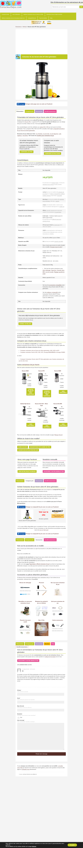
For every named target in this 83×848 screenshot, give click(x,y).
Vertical (24, 26)
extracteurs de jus (30, 365)
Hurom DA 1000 (57, 403)
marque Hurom (55, 182)
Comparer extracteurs (52, 153)
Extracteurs (18, 26)
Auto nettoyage (46, 270)
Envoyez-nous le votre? (56, 247)
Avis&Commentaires (50, 111)
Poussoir (41, 582)
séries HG (42, 127)
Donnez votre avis (25, 323)
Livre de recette (49, 272)
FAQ (53, 643)
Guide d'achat (22, 447)
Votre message (21, 720)
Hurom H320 (25, 371)
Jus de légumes (54, 133)
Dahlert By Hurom (25, 403)
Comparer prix (29, 111)
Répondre (32, 669)
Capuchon (53, 270)
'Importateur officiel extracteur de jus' (39, 564)
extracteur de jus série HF (30, 774)
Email (18, 698)
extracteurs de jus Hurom (48, 184)
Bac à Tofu (41, 620)
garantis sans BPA (59, 241)
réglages (34, 846)
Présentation (20, 111)
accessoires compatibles (55, 285)
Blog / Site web (20, 706)
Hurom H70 (41, 371)
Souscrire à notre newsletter (54, 471)
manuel (57, 201)
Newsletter (19, 714)
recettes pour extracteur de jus (45, 135)
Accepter (72, 845)
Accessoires (39, 111)
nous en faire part (43, 530)
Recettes (47, 643)
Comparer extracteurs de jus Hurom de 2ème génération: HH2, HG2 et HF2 (39, 350)
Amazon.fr (57, 516)
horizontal (59, 195)
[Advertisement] (41, 41)
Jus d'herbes (39, 133)
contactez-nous (26, 769)
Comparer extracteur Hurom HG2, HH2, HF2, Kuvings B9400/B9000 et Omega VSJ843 (42, 352)
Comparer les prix (27, 151)
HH (47, 127)
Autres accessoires (57, 620)
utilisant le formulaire (50, 656)
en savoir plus (56, 225)
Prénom (19, 690)
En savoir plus (58, 212)
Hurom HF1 (28, 121)
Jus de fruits (46, 133)
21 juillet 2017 (25, 669)
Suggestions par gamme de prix (40, 447)
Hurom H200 (57, 371)
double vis (61, 206)
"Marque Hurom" (58, 434)
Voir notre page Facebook (27, 471)
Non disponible (63, 392)
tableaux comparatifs (52, 292)
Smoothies (25, 135)
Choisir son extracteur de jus (28, 450)
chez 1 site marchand (30, 392)
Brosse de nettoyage (25, 582)
